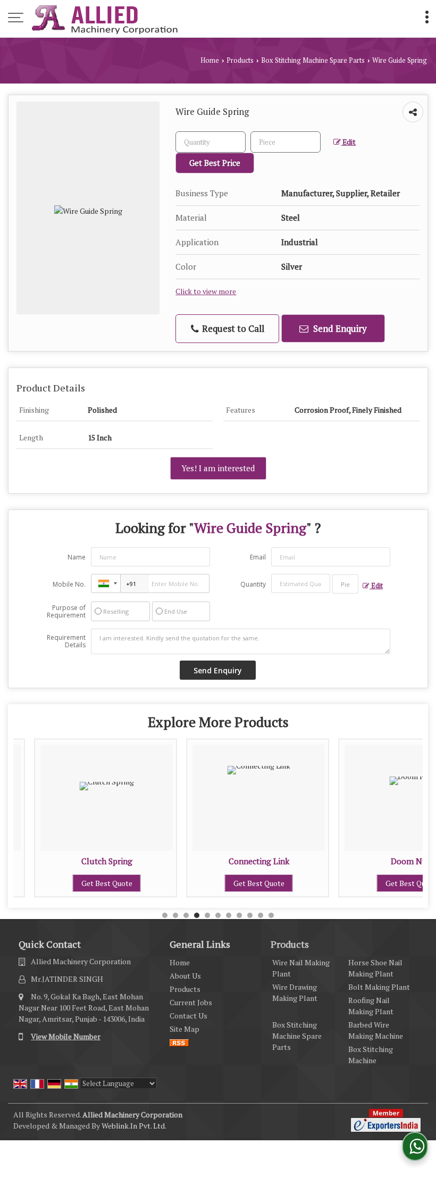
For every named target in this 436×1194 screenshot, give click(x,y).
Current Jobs (191, 1002)
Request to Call (232, 328)
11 (271, 915)
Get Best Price (214, 162)
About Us (185, 976)
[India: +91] (106, 583)
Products (240, 60)
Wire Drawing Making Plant (294, 992)
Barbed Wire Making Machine (375, 1030)
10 (260, 915)
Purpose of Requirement (66, 611)
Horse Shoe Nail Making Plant (375, 968)
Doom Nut (390, 861)
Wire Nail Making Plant (301, 968)
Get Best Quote (86, 883)
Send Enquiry (339, 328)
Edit (348, 142)
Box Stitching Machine (370, 1054)
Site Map (184, 1029)
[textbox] (285, 142)
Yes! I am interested (218, 468)
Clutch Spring (86, 861)
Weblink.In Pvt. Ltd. (134, 1126)
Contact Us (188, 1016)
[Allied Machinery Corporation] (105, 19)
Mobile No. (69, 584)
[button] (65, 1036)
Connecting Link (238, 861)
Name (77, 557)
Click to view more (205, 291)
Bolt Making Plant (379, 987)
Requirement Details (66, 641)
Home (209, 60)
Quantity (253, 584)
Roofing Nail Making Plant (370, 1005)
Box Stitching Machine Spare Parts (313, 60)
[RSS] (179, 1042)
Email (258, 557)
